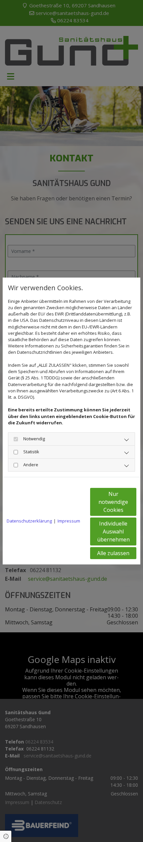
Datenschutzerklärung (29, 521)
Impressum (69, 521)
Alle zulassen (113, 553)
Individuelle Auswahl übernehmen (113, 531)
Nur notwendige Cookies (113, 502)
